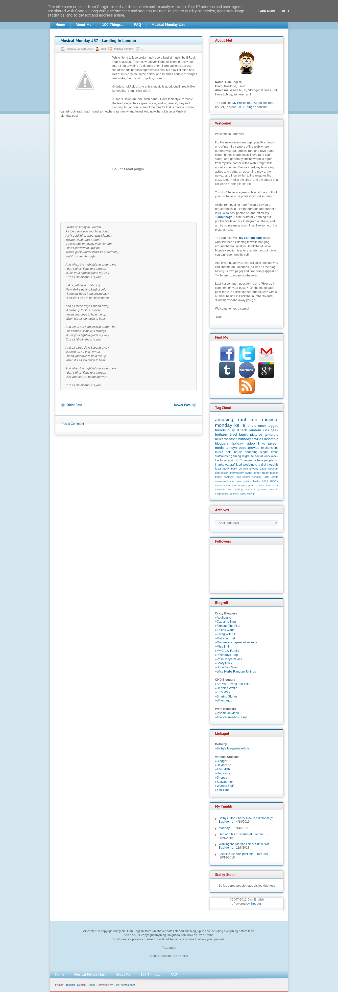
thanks (219, 464)
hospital (242, 485)
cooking (238, 489)
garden (262, 489)
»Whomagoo (223, 700)
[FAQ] (137, 25)
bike (229, 489)
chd (257, 464)
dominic (243, 468)
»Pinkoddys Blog (226, 655)
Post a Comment (73, 424)
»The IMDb (222, 769)
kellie (239, 425)
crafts (274, 476)
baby (234, 468)
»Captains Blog (225, 621)
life (217, 460)
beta (260, 460)
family (243, 434)
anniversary (236, 472)
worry (243, 493)
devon (226, 485)
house (238, 452)
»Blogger (221, 761)
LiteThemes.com (125, 984)
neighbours (221, 493)
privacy (253, 468)
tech (244, 430)
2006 (262, 485)
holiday (237, 443)
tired (233, 434)
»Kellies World (225, 630)
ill (238, 430)
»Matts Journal (225, 638)
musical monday (124, 48)
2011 (266, 476)
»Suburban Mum (226, 667)
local (223, 460)
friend (234, 485)
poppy (246, 476)
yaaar (263, 468)
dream (265, 472)
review (247, 460)
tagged (272, 426)
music (219, 452)
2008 (265, 481)
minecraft (273, 489)
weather (230, 439)
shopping (251, 452)
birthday (244, 439)
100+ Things (245, 107)
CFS (239, 460)
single (264, 452)
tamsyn (231, 448)
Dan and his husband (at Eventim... (242, 834)
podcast (253, 485)
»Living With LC (225, 634)
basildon (220, 489)
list (276, 460)
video (250, 443)
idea (218, 468)
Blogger (255, 903)
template (271, 434)
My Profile (239, 103)
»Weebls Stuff (224, 786)
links (261, 443)
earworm (220, 481)
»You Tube (222, 790)
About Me (260, 103)
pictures (256, 434)
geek (274, 430)
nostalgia (229, 476)
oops (242, 448)
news (219, 439)
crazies (257, 439)
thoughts (272, 464)
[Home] (60, 25)
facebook (250, 489)
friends (220, 430)
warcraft (230, 464)
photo (251, 426)
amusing (224, 419)
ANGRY (273, 481)
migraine (248, 456)
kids (266, 430)
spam (231, 460)
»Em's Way (222, 692)
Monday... (225, 828)
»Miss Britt (222, 646)
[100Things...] (113, 25)
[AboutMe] (83, 25)
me (254, 419)
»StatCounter (224, 782)
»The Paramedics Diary (231, 717)
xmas (274, 452)
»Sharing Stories (226, 696)
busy (231, 430)
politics (247, 481)
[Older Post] (71, 404)
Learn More (266, 11)
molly (226, 468)
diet (263, 464)
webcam (273, 468)
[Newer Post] (185, 404)
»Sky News (222, 773)
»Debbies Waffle (226, 688)
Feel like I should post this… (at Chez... (245, 854)
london (231, 481)
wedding (249, 464)
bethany (221, 434)
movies (253, 448)
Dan (104, 48)
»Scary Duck (223, 663)
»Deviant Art (223, 765)
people (268, 460)
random (255, 430)
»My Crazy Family (227, 651)
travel (236, 493)
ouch (262, 426)
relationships (269, 448)
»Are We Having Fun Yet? (232, 684)
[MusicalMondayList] (168, 25)
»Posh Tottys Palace (228, 659)
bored (218, 485)
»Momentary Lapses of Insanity (236, 642)
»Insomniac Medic (227, 713)
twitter (256, 481)
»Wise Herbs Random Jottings (235, 671)
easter (248, 472)
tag (230, 493)
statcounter (222, 456)
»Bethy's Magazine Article (232, 748)
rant (242, 419)
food (239, 464)
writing (250, 493)
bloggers (222, 443)
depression (221, 472)
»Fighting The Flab (227, 626)
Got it (286, 11)
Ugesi (91, 984)
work (267, 456)
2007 (268, 485)
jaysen (273, 443)
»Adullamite (223, 617)
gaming (236, 456)
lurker (257, 472)
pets (228, 452)
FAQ (222, 107)
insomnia (271, 439)
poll (239, 476)
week (274, 456)
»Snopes (221, 777)
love (239, 481)
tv (255, 460)
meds (219, 448)
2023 (275, 485)
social (259, 456)
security (257, 476)
